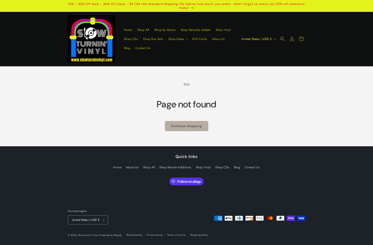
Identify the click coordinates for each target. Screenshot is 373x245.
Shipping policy (199, 235)
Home (117, 167)
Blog (237, 167)
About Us (132, 167)
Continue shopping (186, 126)
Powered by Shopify (110, 235)
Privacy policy (155, 235)
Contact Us (252, 167)
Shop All (149, 167)
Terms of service (176, 235)
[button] (178, 38)
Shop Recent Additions (175, 167)
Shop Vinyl (203, 167)
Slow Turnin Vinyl (88, 235)
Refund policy (134, 235)
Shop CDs (222, 167)
